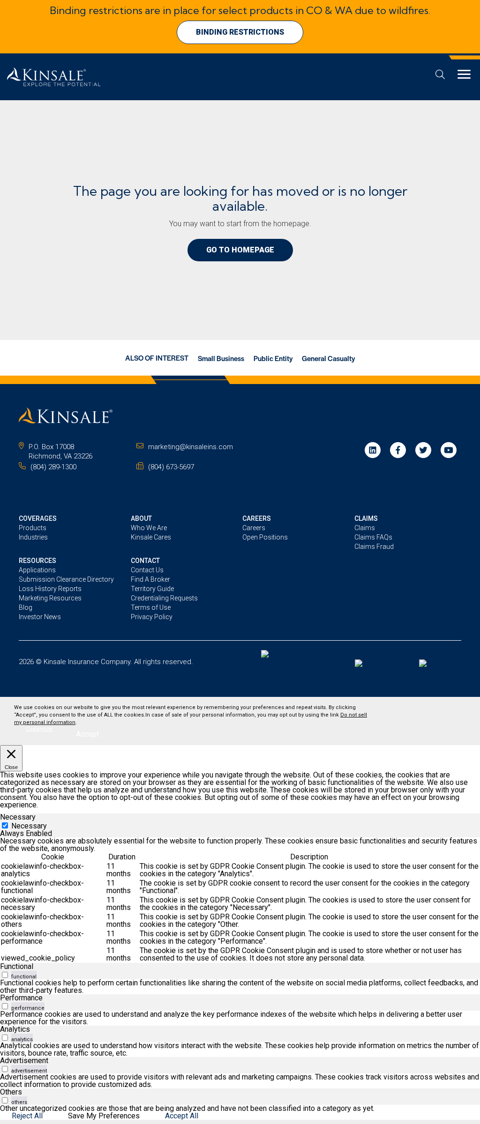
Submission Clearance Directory (66, 579)
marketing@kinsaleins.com (190, 447)
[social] (373, 450)
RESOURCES (37, 560)
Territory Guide (152, 588)
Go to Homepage (240, 249)
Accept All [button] (181, 1115)
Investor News (40, 617)
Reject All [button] (27, 1115)
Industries (33, 537)
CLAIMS (366, 518)
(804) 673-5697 (171, 467)
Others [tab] (11, 1091)
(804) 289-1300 (53, 467)
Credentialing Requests (164, 598)
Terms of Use (151, 607)
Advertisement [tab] (24, 1060)
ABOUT (141, 518)
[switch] (5, 975)
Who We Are (149, 528)
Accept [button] (87, 734)
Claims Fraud (374, 546)
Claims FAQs (373, 537)
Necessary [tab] (18, 817)
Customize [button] (39, 729)
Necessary (29, 825)
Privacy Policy (151, 617)
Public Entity (273, 358)
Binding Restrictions (240, 32)
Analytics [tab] (15, 1029)
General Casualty (328, 358)
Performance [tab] (21, 997)
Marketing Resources (50, 598)
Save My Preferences (104, 1115)
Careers (253, 528)
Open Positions (265, 537)
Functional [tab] (16, 966)
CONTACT (145, 560)
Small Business (221, 358)
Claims (364, 528)
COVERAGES (38, 518)
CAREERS (256, 518)
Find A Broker (150, 579)
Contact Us (147, 570)
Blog (25, 607)
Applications (37, 570)
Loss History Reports (50, 588)
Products (32, 528)
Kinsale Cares (151, 537)
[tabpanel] (240, 900)
